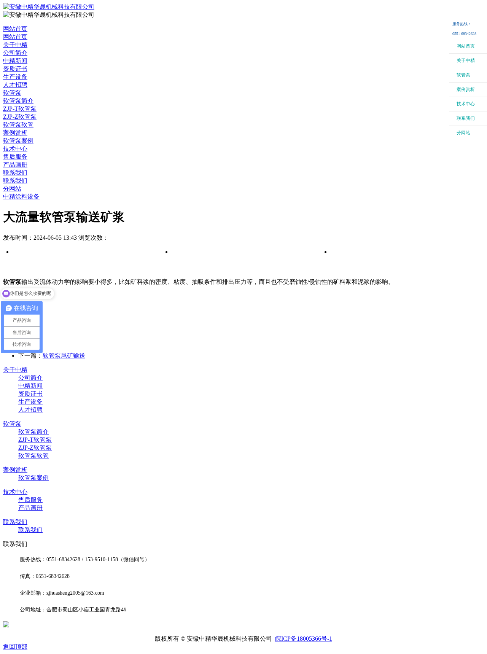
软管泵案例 (33, 477)
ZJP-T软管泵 (35, 439)
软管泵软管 (33, 455)
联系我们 (15, 172)
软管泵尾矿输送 (64, 355)
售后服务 (30, 499)
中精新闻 (30, 385)
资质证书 (30, 393)
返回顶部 (15, 646)
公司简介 (30, 377)
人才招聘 (30, 409)
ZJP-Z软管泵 (35, 447)
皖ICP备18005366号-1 (303, 638)
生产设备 (30, 401)
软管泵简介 (33, 431)
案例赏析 (15, 132)
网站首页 (15, 28)
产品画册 (30, 507)
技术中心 (15, 148)
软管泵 (12, 92)
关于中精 (15, 44)
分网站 (12, 188)
